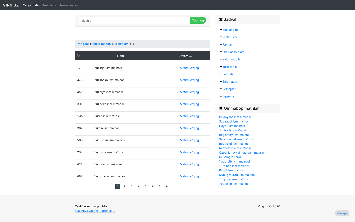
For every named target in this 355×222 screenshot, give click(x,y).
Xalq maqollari (232, 59)
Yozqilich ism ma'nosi (234, 183)
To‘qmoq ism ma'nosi (233, 179)
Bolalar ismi (230, 30)
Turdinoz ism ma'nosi (234, 166)
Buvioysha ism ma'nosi (235, 117)
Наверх (342, 213)
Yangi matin (31, 5)
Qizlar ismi (229, 37)
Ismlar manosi (69, 5)
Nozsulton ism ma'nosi (235, 148)
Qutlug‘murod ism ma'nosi (237, 175)
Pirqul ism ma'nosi (231, 170)
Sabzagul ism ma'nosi (234, 121)
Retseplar (229, 89)
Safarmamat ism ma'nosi (236, 139)
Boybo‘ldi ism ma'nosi (234, 143)
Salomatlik (229, 81)
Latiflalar (228, 74)
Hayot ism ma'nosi (232, 126)
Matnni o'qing (189, 68)
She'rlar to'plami (233, 52)
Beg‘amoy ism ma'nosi (234, 135)
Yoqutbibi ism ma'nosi (234, 161)
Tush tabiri (50, 5)
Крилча (228, 96)
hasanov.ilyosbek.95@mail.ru (95, 211)
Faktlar (227, 44)
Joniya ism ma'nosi (232, 130)
